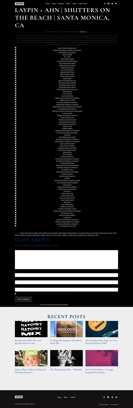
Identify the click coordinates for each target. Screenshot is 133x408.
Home (48, 4)
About (54, 4)
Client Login (83, 4)
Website (18, 287)
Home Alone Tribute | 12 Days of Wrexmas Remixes (30, 371)
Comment (19, 249)
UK (56, 235)
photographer (103, 233)
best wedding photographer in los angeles (71, 233)
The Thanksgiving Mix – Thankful (66, 369)
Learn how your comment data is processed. (54, 304)
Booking (61, 4)
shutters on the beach (33, 235)
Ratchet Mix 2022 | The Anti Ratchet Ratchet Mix (28, 342)
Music (74, 4)
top (53, 235)
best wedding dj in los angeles (48, 233)
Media (68, 4)
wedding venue (72, 235)
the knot (49, 235)
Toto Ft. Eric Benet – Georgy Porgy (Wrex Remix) (99, 371)
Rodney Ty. (83, 32)
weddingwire (91, 235)
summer (43, 235)
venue (59, 235)
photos (110, 233)
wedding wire (82, 235)
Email (17, 279)
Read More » (18, 346)
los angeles (94, 233)
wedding (64, 235)
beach (22, 233)
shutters (23, 235)
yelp (97, 235)
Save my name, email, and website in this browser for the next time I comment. (45, 294)
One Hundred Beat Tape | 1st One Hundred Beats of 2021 (101, 342)
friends (88, 233)
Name (17, 272)
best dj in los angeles (31, 233)
